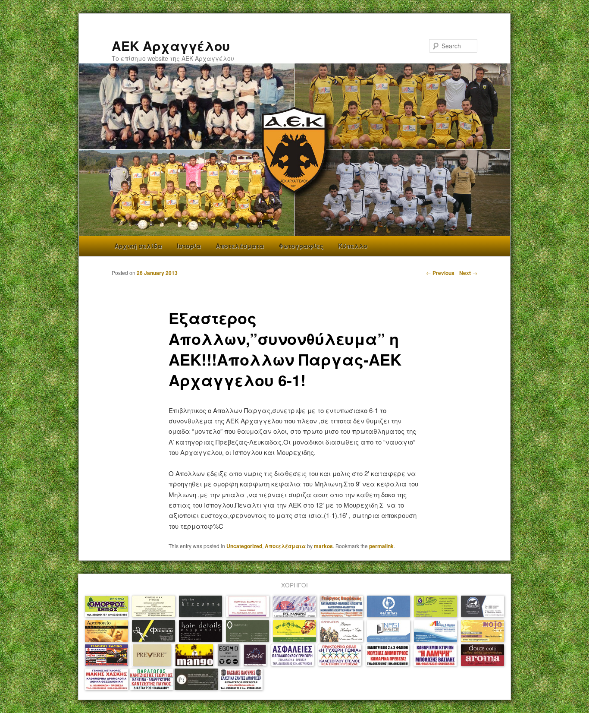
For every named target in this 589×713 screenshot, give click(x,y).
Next (468, 273)
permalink (381, 546)
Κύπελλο (352, 245)
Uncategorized (244, 546)
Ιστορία (189, 245)
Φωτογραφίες (301, 245)
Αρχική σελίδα (138, 245)
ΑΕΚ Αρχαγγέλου (171, 45)
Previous (440, 273)
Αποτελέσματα (240, 245)
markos (323, 546)
